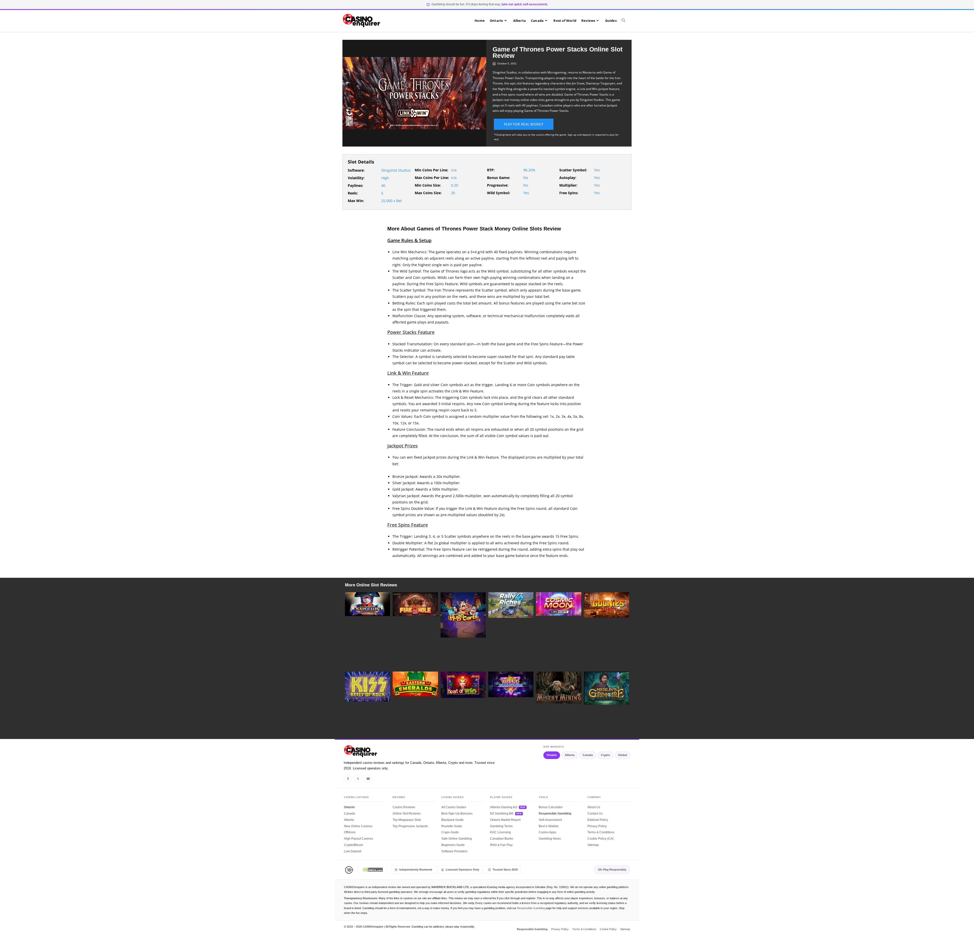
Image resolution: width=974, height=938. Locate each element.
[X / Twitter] (358, 778)
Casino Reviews (404, 807)
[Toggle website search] (626, 20)
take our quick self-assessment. (524, 4)
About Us (593, 807)
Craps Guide (450, 832)
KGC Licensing (500, 832)
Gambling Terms (501, 826)
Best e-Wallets (549, 826)
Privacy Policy (597, 826)
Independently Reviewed (415, 869)
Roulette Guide (451, 826)
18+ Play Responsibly (612, 869)
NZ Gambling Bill (501, 813)
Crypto (605, 754)
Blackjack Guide (452, 820)
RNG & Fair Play (501, 845)
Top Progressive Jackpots (410, 826)
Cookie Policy (608, 929)
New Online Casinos (358, 826)
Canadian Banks (501, 838)
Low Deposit (352, 851)
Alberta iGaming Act (503, 807)
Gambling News (550, 838)
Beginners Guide (453, 845)
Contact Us (595, 813)
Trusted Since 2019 (505, 869)
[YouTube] (368, 778)
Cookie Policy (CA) (600, 838)
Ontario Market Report (505, 820)
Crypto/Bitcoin (353, 845)
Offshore (350, 832)
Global (622, 754)
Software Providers (454, 851)
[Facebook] (348, 778)
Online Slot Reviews (407, 813)
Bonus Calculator (551, 807)
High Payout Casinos (358, 838)
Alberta (570, 754)
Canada (588, 754)
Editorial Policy (597, 820)
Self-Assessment (550, 820)
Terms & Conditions (600, 832)
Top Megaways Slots (407, 820)
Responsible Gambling (555, 813)
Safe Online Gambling (456, 838)
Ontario (552, 754)
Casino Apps (547, 832)
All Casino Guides (453, 807)
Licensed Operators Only (462, 869)
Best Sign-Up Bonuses (457, 813)
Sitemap (593, 845)
